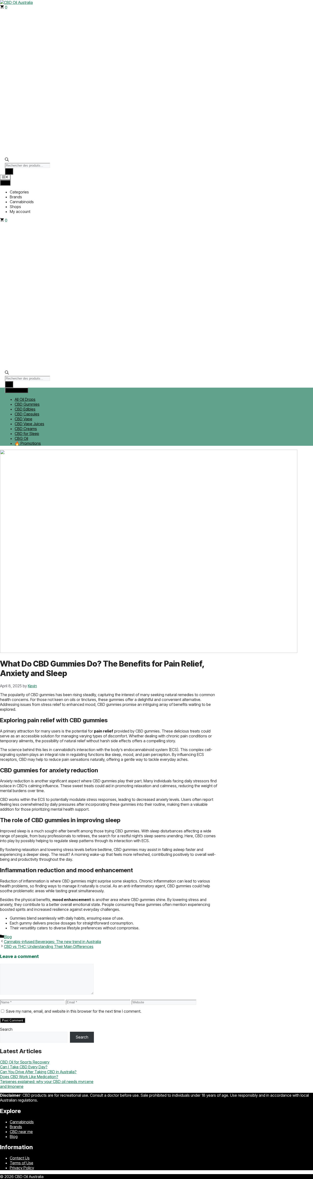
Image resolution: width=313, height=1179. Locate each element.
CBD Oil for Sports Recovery (24, 1062)
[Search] (9, 171)
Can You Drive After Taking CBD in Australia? (38, 1071)
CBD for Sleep (27, 433)
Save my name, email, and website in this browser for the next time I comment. (73, 1011)
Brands (16, 196)
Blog (8, 936)
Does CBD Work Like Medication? (29, 1076)
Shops (15, 206)
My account (20, 211)
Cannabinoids (22, 201)
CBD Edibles (25, 409)
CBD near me (21, 1131)
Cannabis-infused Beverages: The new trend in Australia (52, 941)
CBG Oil (21, 438)
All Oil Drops (25, 399)
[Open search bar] (7, 160)
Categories (19, 192)
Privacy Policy (22, 1167)
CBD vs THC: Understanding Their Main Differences (48, 946)
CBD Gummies (27, 404)
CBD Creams (26, 428)
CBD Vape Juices (29, 423)
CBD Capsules (27, 414)
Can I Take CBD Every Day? (23, 1066)
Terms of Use (21, 1162)
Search (6, 1029)
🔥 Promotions (28, 443)
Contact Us (20, 1158)
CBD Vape (23, 418)
